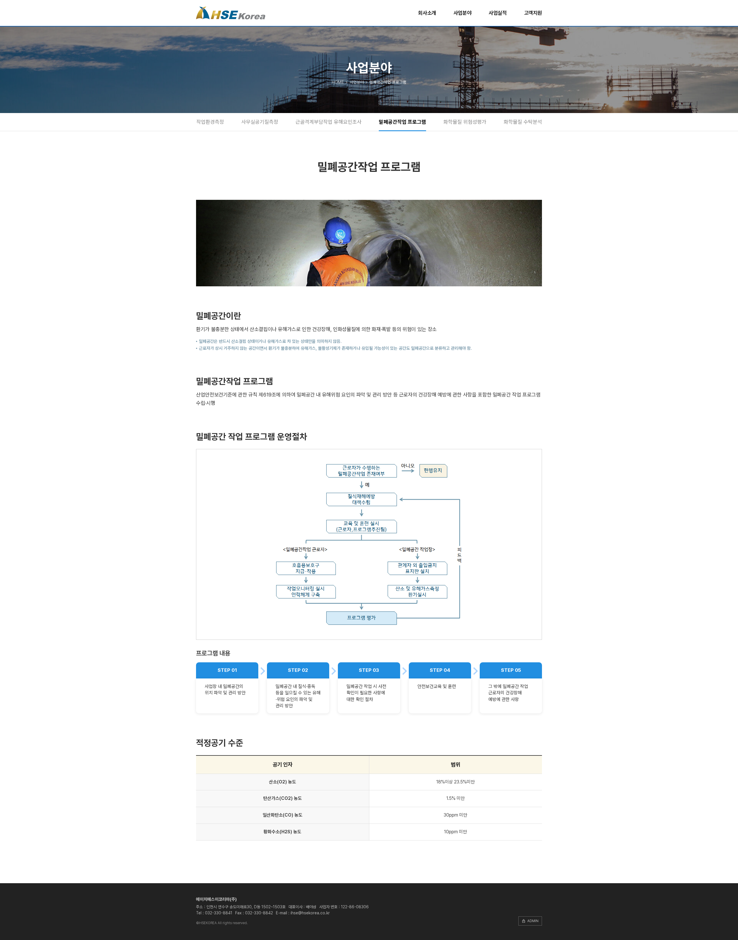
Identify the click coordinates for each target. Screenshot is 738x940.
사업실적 (498, 13)
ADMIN (530, 921)
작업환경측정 (210, 122)
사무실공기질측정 (259, 122)
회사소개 (427, 13)
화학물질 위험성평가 (464, 122)
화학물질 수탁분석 (523, 122)
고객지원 (533, 13)
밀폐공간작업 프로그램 (402, 122)
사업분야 (462, 13)
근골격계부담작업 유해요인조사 (328, 122)
